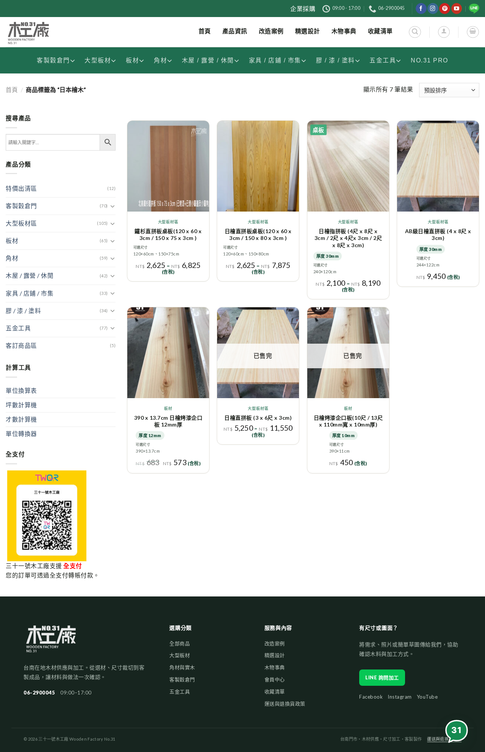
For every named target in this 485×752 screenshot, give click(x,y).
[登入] (444, 32)
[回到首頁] (50, 642)
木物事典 (274, 667)
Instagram (400, 697)
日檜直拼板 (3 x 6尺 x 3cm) (258, 417)
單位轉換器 (21, 433)
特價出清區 (21, 188)
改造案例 (274, 643)
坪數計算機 (21, 405)
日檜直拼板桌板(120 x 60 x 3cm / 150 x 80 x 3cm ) (258, 234)
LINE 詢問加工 (382, 677)
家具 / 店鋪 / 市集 (275, 60)
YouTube (427, 697)
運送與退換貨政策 (284, 704)
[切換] (113, 206)
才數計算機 (21, 419)
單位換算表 (21, 390)
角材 (160, 60)
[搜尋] (415, 32)
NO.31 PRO (429, 60)
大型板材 (97, 60)
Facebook (371, 697)
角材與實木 (182, 667)
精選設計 (274, 655)
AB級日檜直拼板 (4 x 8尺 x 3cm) (438, 234)
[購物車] (473, 32)
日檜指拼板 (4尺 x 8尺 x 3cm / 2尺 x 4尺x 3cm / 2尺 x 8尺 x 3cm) (348, 238)
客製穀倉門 (53, 60)
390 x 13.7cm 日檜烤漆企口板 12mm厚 (168, 421)
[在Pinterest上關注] (444, 8)
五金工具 (382, 60)
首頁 (12, 89)
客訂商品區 (21, 345)
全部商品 (179, 643)
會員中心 (274, 679)
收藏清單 (274, 691)
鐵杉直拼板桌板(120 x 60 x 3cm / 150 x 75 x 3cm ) (168, 234)
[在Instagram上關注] (432, 8)
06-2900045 (39, 693)
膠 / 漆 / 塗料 (335, 60)
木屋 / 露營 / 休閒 (208, 60)
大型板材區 (21, 223)
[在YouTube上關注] (456, 8)
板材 (132, 60)
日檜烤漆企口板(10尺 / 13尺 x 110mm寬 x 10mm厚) (348, 421)
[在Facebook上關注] (421, 8)
